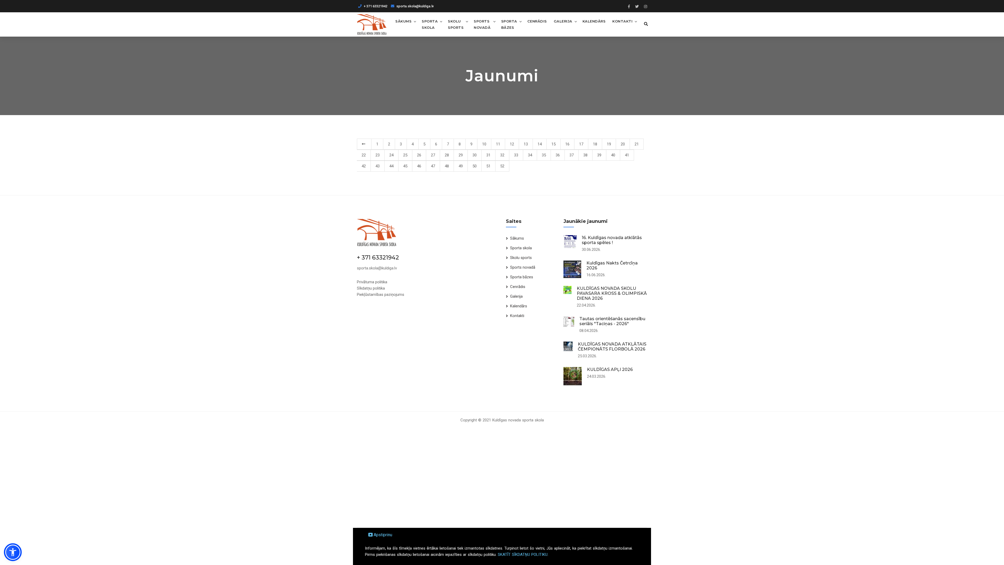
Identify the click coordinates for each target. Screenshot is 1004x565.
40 (613, 155)
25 (405, 155)
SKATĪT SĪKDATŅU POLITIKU (522, 554)
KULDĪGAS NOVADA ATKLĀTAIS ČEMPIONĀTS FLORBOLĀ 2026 (612, 347)
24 (391, 155)
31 (488, 155)
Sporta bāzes (509, 24)
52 (502, 166)
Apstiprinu (382, 534)
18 (595, 144)
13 (526, 144)
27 (433, 155)
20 (623, 144)
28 (447, 155)
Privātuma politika (372, 282)
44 (391, 166)
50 (474, 166)
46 (419, 166)
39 (599, 155)
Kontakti (622, 21)
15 (553, 144)
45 (405, 166)
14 (540, 144)
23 (377, 155)
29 (461, 155)
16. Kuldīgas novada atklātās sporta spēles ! (612, 240)
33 (516, 155)
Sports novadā (482, 24)
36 (558, 155)
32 (502, 155)
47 (433, 166)
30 (474, 155)
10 (484, 144)
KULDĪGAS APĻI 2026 (610, 369)
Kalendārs (594, 21)
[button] (12, 552)
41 (627, 155)
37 (571, 155)
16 (567, 144)
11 (498, 144)
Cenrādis (537, 21)
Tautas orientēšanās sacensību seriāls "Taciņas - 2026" (612, 321)
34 (530, 155)
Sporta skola (430, 24)
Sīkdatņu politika (371, 288)
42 (364, 166)
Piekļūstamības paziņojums (380, 294)
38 (585, 155)
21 (637, 144)
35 (544, 155)
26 (419, 155)
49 (461, 166)
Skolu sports (456, 24)
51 (488, 166)
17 (581, 144)
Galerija (563, 21)
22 (364, 155)
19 (609, 144)
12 (512, 144)
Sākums (403, 21)
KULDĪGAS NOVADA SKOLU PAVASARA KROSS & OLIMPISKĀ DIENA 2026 (612, 293)
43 (377, 166)
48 (447, 166)
